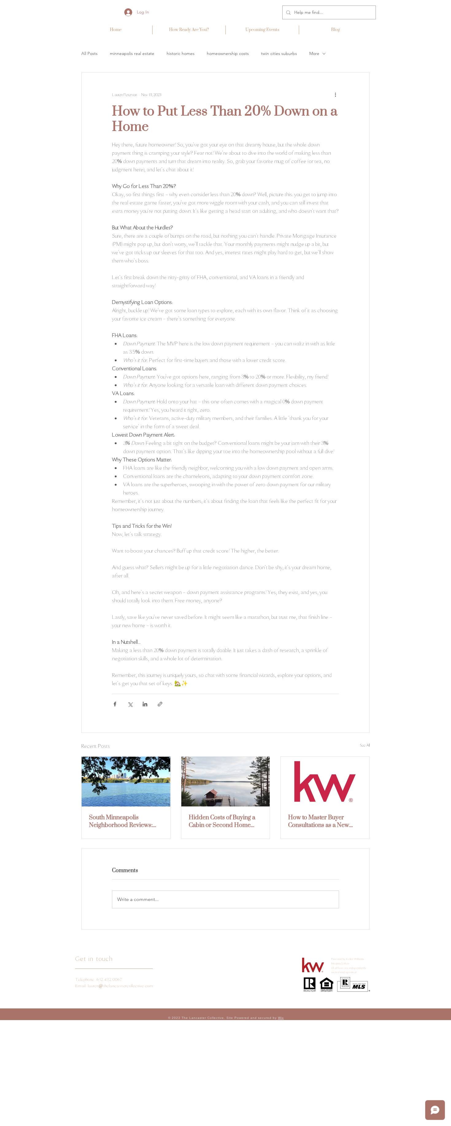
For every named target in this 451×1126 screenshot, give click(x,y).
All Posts (89, 53)
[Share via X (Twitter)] (130, 704)
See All (365, 745)
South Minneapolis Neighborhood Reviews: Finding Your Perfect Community (120, 821)
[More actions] (335, 94)
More (314, 53)
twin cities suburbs (279, 53)
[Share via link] (160, 704)
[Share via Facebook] (115, 704)
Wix (281, 1017)
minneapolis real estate (132, 53)
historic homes (181, 53)
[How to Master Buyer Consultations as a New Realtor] (325, 781)
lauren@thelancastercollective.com (120, 985)
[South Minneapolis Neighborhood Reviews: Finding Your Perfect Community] (126, 781)
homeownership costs (228, 53)
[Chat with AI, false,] (12, 1114)
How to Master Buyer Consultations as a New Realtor (318, 821)
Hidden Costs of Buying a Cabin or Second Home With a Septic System (222, 821)
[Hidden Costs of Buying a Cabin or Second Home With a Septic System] (225, 781)
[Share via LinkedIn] (145, 704)
